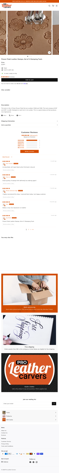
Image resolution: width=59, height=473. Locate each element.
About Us (3, 430)
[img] (6, 161)
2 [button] (28, 229)
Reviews (3, 435)
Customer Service (6, 441)
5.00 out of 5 (33, 135)
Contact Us (4, 433)
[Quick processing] (29, 290)
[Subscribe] (54, 403)
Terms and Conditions (7, 446)
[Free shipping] (29, 330)
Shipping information (8, 121)
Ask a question (6, 125)
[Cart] (53, 5)
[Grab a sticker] (29, 370)
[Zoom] (49, 52)
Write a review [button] (29, 151)
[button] (5, 77)
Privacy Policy (5, 444)
